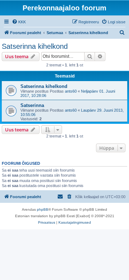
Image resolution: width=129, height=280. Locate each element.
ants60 (71, 91)
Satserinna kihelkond (35, 46)
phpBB (42, 209)
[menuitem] (19, 22)
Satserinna (32, 105)
